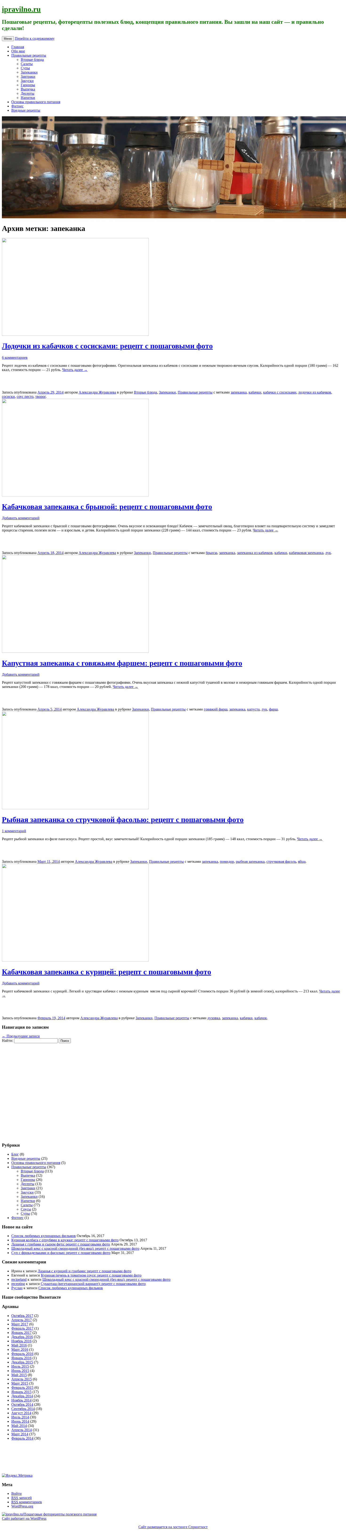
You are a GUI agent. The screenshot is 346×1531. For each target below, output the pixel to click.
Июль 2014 (20, 1417)
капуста (253, 709)
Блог (15, 1154)
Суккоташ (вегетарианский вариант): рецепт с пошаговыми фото (93, 1284)
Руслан (17, 1288)
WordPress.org (22, 1506)
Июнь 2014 (20, 1421)
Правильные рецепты (28, 55)
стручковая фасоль (281, 861)
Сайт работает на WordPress (24, 1518)
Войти (16, 1494)
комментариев (26, 1502)
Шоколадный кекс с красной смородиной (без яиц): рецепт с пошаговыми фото (75, 1248)
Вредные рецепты (25, 110)
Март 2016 (19, 1349)
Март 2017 (19, 1324)
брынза (211, 553)
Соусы (26, 1209)
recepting (18, 1284)
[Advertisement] (30, 1090)
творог (40, 396)
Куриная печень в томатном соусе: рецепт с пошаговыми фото (91, 1275)
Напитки (28, 98)
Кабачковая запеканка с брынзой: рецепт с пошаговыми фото (107, 506)
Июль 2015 (20, 1366)
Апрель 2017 (21, 1320)
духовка (213, 1018)
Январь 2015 (21, 1392)
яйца (302, 861)
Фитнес (17, 106)
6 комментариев (15, 357)
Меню (8, 38)
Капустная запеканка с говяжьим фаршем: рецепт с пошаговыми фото (122, 663)
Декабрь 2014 (22, 1396)
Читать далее (75, 370)
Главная (17, 47)
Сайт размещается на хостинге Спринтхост (173, 1527)
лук (328, 553)
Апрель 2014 (21, 1430)
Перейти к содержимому (35, 38)
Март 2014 (19, 1434)
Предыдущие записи (21, 1036)
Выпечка (28, 89)
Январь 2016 (21, 1358)
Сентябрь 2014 (23, 1409)
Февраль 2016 (22, 1354)
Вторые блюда (32, 60)
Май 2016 (19, 1345)
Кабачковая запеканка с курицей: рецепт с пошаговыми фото (106, 972)
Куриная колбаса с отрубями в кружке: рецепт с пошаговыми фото (65, 1240)
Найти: (7, 1041)
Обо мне (18, 51)
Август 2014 (21, 1413)
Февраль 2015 (22, 1388)
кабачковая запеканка (306, 553)
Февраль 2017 (22, 1328)
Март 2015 (19, 1383)
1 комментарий (14, 831)
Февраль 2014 (22, 1438)
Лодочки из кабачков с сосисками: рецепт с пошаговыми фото (107, 346)
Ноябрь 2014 (21, 1400)
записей (21, 1498)
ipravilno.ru (21, 9)
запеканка (239, 392)
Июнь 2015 (20, 1371)
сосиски (8, 396)
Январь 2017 (21, 1333)
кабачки (255, 392)
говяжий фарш (215, 709)
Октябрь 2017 (22, 1316)
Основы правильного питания (35, 102)
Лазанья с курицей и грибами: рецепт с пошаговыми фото (84, 1271)
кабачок (260, 1018)
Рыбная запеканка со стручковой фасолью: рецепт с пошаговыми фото (123, 819)
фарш (273, 709)
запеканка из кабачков (255, 553)
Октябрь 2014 (22, 1404)
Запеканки (29, 72)
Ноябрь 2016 (21, 1341)
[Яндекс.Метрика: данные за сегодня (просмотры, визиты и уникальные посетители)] (17, 1475)
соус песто (25, 396)
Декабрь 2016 (22, 1337)
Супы (25, 68)
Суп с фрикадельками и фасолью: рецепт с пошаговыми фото (60, 1253)
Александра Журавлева (97, 392)
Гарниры (28, 85)
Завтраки (28, 76)
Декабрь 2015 (22, 1362)
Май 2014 (19, 1426)
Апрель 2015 (21, 1379)
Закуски (27, 81)
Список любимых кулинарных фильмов (43, 1236)
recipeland (19, 1279)
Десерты (27, 93)
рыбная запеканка (250, 861)
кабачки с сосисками (279, 392)
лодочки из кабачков (314, 392)
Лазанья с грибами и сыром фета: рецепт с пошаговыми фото (60, 1244)
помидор (227, 861)
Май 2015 (19, 1375)
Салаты (27, 64)
